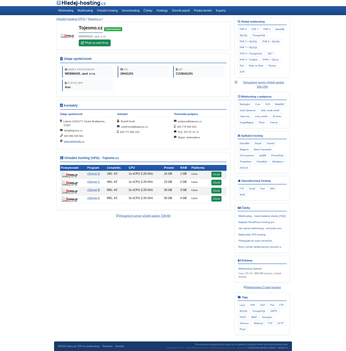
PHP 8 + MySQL (271, 41)
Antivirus (244, 323)
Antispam (267, 317)
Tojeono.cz (94, 19)
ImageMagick (247, 122)
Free (262, 188)
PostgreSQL (259, 35)
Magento (244, 149)
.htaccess (245, 116)
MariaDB (279, 29)
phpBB (262, 155)
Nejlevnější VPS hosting (251, 234)
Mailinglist (245, 104)
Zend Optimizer (248, 110)
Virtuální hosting (107, 10)
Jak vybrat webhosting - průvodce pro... (260, 228)
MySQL (244, 35)
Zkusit (216, 174)
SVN (267, 104)
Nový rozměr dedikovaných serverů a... (260, 246)
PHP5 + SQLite (271, 59)
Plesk (262, 122)
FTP (242, 188)
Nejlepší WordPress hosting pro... (257, 222)
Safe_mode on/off (270, 110)
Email (252, 188)
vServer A (93, 198)
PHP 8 (243, 29)
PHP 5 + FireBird (249, 59)
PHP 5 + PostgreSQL (251, 53)
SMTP (273, 311)
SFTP (281, 323)
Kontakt (119, 346)
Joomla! (270, 143)
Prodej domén (203, 10)
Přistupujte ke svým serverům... (256, 240)
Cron (257, 104)
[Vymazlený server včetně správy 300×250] (262, 84)
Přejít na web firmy (96, 42)
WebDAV (279, 104)
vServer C (93, 181)
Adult (242, 194)
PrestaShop (277, 155)
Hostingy (162, 10)
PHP (252, 305)
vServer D (93, 173)
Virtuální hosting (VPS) (70, 19)
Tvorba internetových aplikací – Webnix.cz (267, 348)
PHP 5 (266, 29)
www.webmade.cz (74, 141)
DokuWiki (245, 143)
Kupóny (221, 10)
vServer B (93, 189)
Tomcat (274, 122)
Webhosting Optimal (249, 268)
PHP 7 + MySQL (248, 47)
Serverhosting (130, 10)
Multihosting (85, 10)
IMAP (254, 317)
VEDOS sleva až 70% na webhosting (78, 346)
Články (147, 10)
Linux (242, 305)
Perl (242, 65)
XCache (277, 116)
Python (272, 65)
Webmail (258, 323)
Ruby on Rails (256, 65)
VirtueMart (261, 161)
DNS (272, 188)
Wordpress (277, 161)
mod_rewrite (261, 116)
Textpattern (245, 161)
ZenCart (244, 167)
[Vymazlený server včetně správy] (143, 215)
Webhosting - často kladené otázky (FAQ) (262, 216)
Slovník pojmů (181, 10)
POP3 (243, 317)
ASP (242, 71)
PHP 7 (255, 29)
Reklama (107, 346)
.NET (270, 53)
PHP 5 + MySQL (248, 41)
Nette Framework (263, 149)
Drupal (258, 143)
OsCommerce (247, 155)
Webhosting (66, 10)
